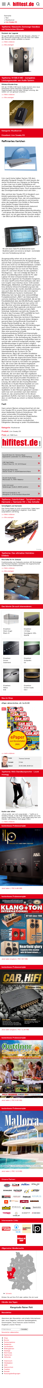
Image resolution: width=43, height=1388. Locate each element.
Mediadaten (8, 1363)
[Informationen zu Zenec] (36, 1213)
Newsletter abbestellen (10, 1332)
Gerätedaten (8, 1346)
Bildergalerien (9, 1349)
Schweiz (9, 1293)
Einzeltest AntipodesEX (27, 660)
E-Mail (21, 762)
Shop (6, 1338)
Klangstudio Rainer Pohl (21, 1307)
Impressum (8, 1361)
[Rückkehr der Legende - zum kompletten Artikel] (21, 60)
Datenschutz (8, 1367)
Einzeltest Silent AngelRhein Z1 (7, 631)
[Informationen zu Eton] (35, 1190)
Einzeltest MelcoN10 (6, 687)
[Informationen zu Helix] (26, 1197)
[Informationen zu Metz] (24, 1201)
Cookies (7, 1369)
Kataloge (7, 1351)
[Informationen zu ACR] (6, 1185)
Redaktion (7, 1344)
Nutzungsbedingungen (12, 1373)
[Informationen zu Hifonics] (36, 1197)
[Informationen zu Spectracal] (36, 1207)
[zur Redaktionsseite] (5, 762)
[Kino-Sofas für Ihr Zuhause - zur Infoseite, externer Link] (21, 587)
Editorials (7, 1357)
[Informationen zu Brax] (35, 1184)
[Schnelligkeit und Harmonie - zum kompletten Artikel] (21, 533)
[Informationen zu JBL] (6, 1202)
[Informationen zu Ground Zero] (16, 1197)
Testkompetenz (9, 1342)
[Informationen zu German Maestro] (6, 1197)
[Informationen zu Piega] (16, 1207)
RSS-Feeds (8, 1353)
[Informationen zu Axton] (25, 1184)
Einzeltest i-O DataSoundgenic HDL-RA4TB (30, 632)
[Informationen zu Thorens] (6, 1213)
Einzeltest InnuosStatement (7, 660)
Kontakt (7, 1371)
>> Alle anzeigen (8, 45)
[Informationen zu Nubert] (6, 1208)
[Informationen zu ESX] (26, 1191)
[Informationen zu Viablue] (16, 1214)
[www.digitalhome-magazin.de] (6, 1232)
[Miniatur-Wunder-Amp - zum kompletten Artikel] (21, 113)
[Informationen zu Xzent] (26, 1213)
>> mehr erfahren (8, 753)
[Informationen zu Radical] (26, 1208)
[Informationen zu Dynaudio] (7, 1190)
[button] (39, 237)
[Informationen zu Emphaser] (18, 1190)
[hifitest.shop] (21, 1243)
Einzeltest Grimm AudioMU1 (29, 687)
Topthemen (8, 1355)
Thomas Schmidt (24, 758)
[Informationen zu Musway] (34, 1201)
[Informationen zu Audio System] (15, 1185)
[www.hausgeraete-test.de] (16, 1232)
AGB (5, 1365)
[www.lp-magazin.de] (36, 1232)
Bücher (6, 1340)
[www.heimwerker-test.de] (26, 1232)
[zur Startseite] (23, 4)
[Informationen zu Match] (14, 1201)
